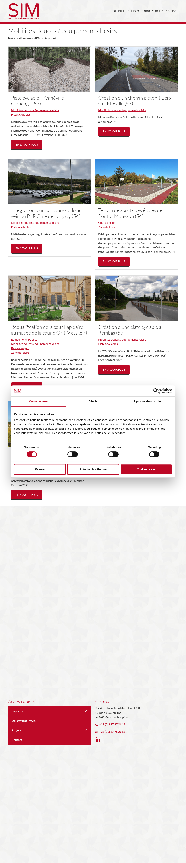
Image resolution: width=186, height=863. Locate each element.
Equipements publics (24, 339)
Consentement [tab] (38, 401)
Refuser (40, 469)
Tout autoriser (146, 469)
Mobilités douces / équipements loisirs (35, 110)
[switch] (72, 454)
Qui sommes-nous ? (140, 11)
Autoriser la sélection (93, 469)
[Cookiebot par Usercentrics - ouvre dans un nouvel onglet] (156, 391)
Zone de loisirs (107, 227)
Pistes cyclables (21, 114)
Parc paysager (20, 348)
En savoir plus (27, 144)
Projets (158, 11)
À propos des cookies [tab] (147, 401)
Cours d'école (106, 222)
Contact (172, 11)
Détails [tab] (93, 401)
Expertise (118, 11)
